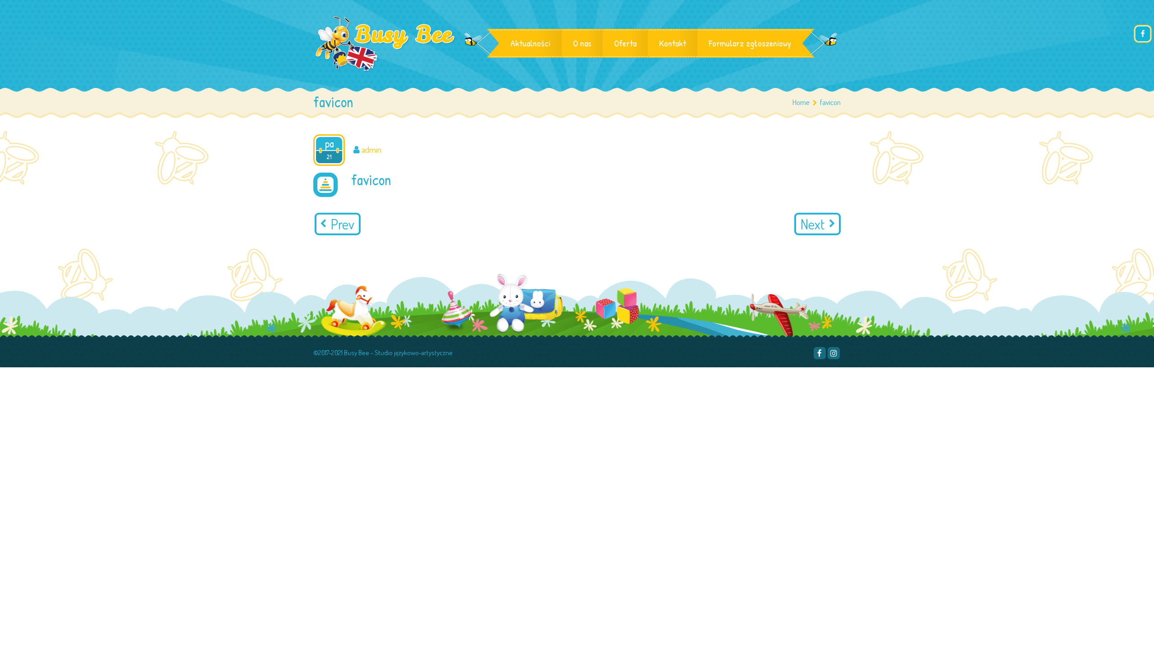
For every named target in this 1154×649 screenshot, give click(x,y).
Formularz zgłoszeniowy (750, 43)
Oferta (625, 43)
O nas (582, 43)
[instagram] (834, 353)
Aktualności (530, 43)
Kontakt (672, 43)
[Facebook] (820, 353)
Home (801, 102)
